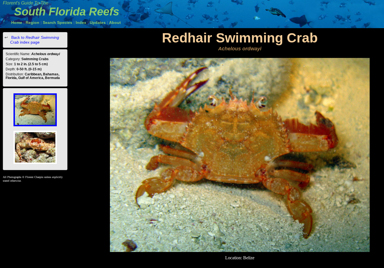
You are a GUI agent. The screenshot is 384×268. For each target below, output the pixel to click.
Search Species (57, 22)
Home (16, 22)
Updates (98, 22)
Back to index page (34, 39)
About (115, 22)
